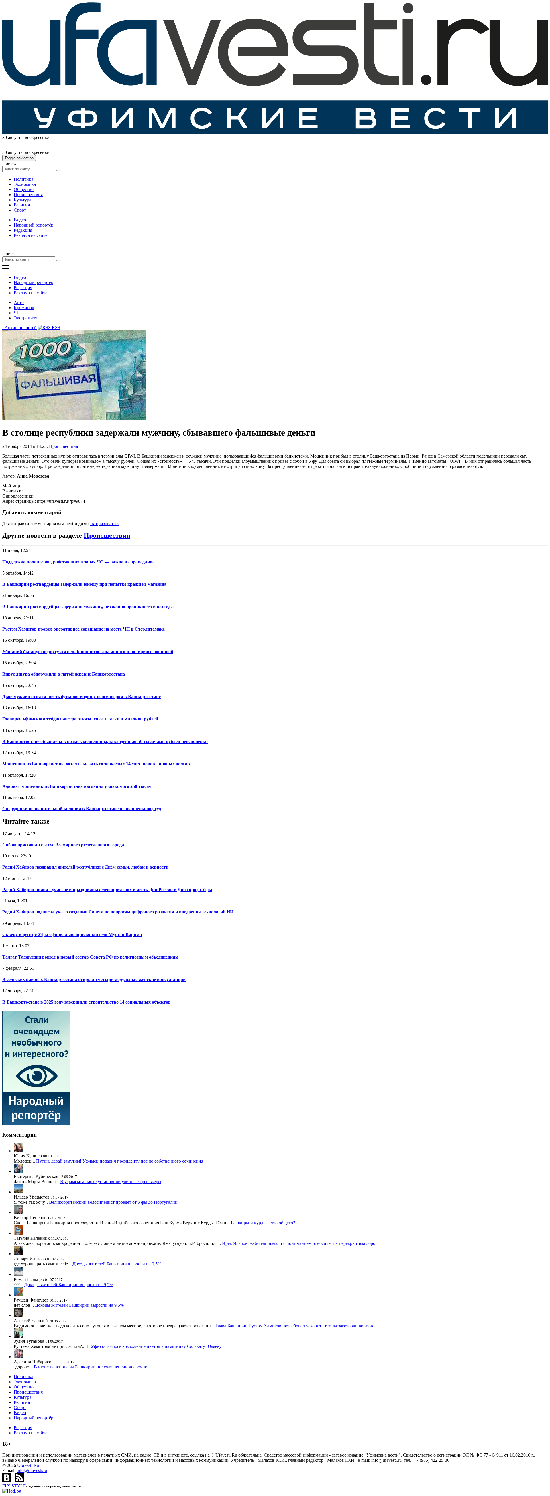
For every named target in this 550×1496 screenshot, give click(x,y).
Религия (22, 204)
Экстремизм (26, 317)
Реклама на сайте (30, 235)
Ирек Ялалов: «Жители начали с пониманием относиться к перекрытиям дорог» (301, 1243)
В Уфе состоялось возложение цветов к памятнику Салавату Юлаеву (154, 1346)
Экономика (25, 184)
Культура (22, 199)
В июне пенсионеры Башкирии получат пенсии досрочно (90, 1366)
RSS (55, 327)
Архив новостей (19, 327)
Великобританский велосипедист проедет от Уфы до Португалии (113, 1202)
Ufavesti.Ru (28, 1465)
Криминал (24, 307)
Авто (19, 302)
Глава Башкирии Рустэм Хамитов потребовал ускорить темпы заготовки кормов (294, 1325)
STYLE (14, 1485)
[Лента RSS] (19, 1480)
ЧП (17, 312)
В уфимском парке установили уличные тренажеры (110, 1181)
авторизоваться (104, 523)
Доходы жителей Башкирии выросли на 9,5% (116, 1263)
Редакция (23, 230)
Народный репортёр (33, 224)
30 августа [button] (12, 137)
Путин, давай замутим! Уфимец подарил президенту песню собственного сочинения (119, 1161)
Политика (23, 179)
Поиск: (9, 163)
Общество (24, 189)
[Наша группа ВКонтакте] (7, 1480)
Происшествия (28, 194)
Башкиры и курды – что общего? (263, 1222)
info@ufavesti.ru (32, 1470)
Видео (20, 219)
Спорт (20, 210)
